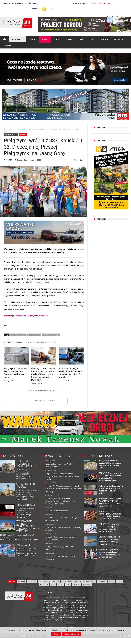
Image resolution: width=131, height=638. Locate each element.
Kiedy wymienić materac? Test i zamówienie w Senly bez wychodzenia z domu (16, 372)
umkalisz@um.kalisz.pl (25, 497)
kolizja (111, 581)
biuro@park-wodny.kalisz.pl (26, 553)
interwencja (102, 581)
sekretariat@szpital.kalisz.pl (10, 539)
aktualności (14, 335)
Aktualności (21, 129)
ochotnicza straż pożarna (85, 581)
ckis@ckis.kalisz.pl (24, 515)
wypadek (21, 581)
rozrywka (76, 584)
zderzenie (87, 584)
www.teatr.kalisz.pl (23, 478)
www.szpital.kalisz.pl (30, 539)
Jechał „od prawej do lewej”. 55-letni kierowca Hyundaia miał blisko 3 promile (70, 372)
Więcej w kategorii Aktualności (41, 342)
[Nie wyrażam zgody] (128, 632)
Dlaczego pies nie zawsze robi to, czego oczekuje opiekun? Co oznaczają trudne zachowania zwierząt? (43, 374)
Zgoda (56, 634)
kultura (119, 581)
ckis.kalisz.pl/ (22, 517)
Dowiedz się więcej (72, 634)
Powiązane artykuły (14, 342)
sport (53, 584)
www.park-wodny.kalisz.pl (26, 555)
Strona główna (9, 129)
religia (56, 335)
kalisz (23, 335)
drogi (64, 581)
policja (68, 584)
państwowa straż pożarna (49, 581)
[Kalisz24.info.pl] (16, 17)
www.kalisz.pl (21, 499)
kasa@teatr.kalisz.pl (24, 476)
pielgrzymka (47, 335)
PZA (10, 160)
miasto (37, 335)
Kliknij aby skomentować (43, 401)
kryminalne (32, 581)
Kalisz (23, 134)
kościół (30, 335)
